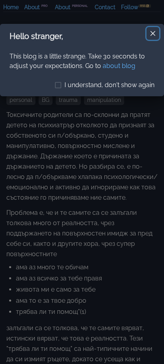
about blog (119, 66)
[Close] (152, 33)
